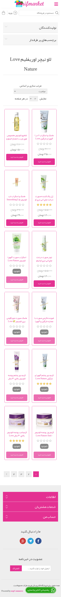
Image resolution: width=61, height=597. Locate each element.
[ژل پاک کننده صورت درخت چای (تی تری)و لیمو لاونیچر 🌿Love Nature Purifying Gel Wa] (44, 182)
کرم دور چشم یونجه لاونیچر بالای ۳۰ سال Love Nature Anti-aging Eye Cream (17, 377)
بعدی (7, 474)
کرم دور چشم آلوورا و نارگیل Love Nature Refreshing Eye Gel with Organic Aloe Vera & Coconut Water (44, 377)
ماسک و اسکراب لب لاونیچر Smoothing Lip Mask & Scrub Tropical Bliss (17, 198)
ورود (10, 13)
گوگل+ (23, 541)
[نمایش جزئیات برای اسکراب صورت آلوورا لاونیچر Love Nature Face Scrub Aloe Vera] (17, 243)
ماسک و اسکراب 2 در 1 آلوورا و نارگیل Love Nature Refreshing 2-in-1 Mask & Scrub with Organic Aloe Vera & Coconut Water (44, 137)
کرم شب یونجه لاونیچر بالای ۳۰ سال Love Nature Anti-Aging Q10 (17, 434)
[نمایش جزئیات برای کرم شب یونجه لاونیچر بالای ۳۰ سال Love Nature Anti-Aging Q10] (17, 418)
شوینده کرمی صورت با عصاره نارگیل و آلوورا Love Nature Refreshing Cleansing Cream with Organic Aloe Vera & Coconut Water (44, 319)
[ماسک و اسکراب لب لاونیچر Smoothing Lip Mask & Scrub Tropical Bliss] (17, 182)
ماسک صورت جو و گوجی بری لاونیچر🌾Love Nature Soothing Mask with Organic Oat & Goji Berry (16, 319)
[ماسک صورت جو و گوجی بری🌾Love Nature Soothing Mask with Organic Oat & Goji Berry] (17, 304)
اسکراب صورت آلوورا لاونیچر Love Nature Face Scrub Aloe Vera (16, 259)
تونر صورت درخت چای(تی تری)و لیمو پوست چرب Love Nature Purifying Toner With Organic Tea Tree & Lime (44, 259)
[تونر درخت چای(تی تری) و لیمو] (44, 243)
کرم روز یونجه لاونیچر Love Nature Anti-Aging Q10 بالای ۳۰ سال (44, 434)
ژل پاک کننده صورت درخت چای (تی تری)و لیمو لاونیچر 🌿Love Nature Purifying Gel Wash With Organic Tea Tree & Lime (44, 198)
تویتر (30, 541)
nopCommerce (17, 591)
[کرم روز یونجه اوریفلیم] (44, 418)
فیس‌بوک (38, 541)
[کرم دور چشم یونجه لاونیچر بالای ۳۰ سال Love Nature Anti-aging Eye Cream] (17, 361)
